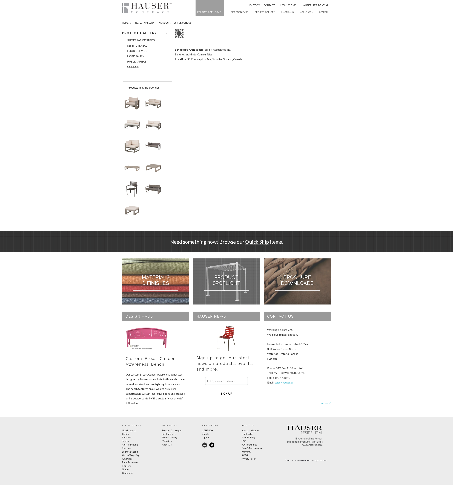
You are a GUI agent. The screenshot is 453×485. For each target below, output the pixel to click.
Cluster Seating (130, 444)
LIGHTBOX (254, 5)
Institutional (137, 45)
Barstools (127, 437)
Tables (125, 441)
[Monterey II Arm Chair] (131, 190)
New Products (129, 430)
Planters (126, 465)
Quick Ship (257, 242)
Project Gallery (265, 12)
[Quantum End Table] (152, 168)
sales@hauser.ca (284, 382)
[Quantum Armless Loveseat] (131, 125)
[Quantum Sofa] (152, 147)
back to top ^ (326, 403)
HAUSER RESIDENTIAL (315, 5)
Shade (125, 469)
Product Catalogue (171, 430)
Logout (205, 437)
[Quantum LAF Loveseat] (152, 104)
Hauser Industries (251, 430)
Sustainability (248, 437)
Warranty (246, 451)
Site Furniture (239, 12)
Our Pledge (247, 434)
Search (205, 434)
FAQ (244, 441)
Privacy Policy (249, 458)
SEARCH (323, 12)
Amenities (127, 458)
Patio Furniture (129, 462)
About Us (306, 12)
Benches (126, 448)
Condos (164, 22)
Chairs (125, 434)
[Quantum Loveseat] (152, 190)
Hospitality (135, 56)
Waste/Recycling (130, 455)
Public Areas (137, 61)
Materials (287, 12)
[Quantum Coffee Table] (131, 168)
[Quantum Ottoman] (131, 211)
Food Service (137, 50)
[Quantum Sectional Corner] (131, 147)
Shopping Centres (141, 40)
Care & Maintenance (252, 448)
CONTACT (268, 5)
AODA (245, 455)
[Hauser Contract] (147, 8)
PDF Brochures (249, 444)
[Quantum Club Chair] (131, 104)
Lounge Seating (130, 451)
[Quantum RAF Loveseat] (152, 125)
